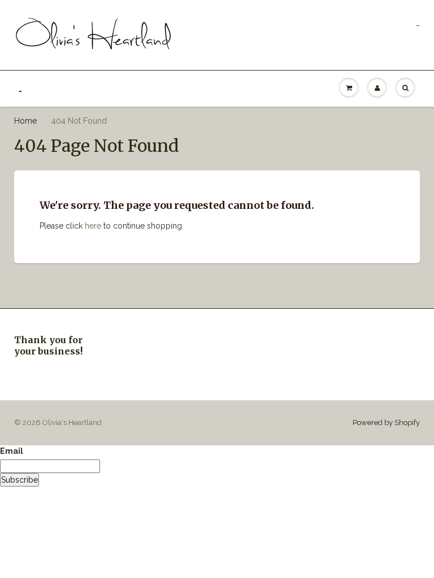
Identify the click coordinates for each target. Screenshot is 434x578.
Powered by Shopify (386, 422)
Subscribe (19, 479)
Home (25, 120)
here (93, 225)
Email (11, 451)
